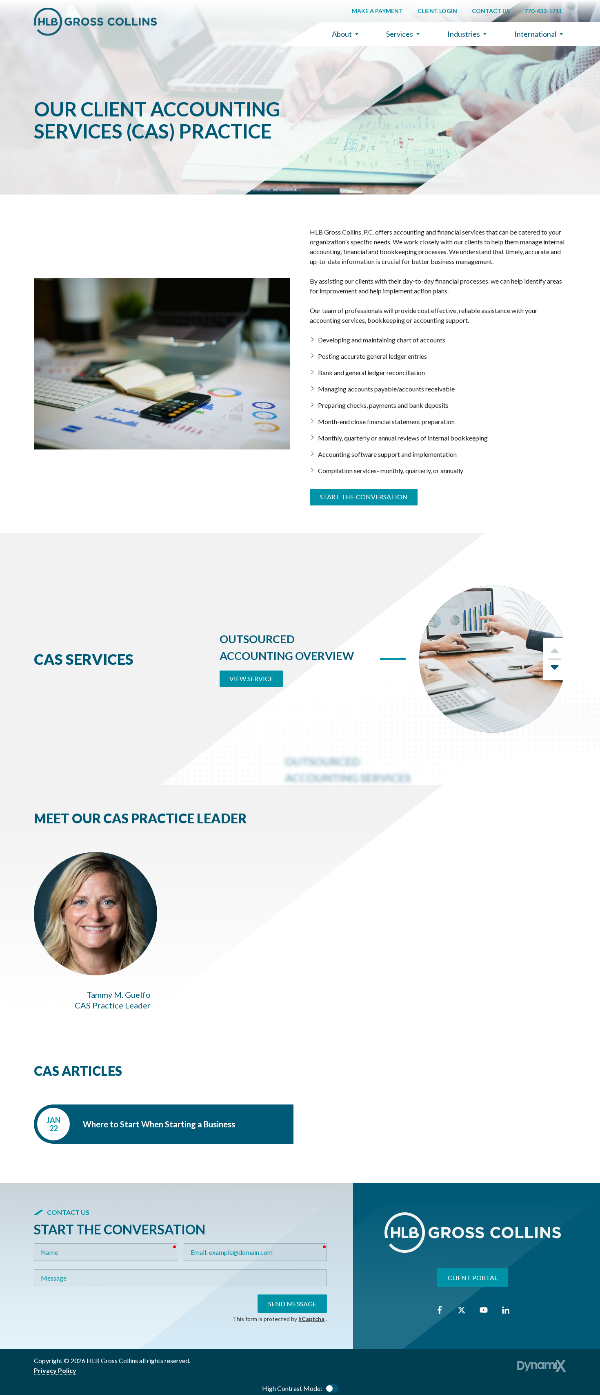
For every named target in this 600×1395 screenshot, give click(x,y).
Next (554, 669)
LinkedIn (506, 1310)
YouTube (483, 1310)
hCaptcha (311, 1318)
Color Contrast (331, 1388)
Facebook (439, 1310)
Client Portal (473, 1277)
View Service (251, 678)
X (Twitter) (461, 1310)
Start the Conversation (364, 497)
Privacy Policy (55, 1370)
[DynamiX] (541, 1366)
